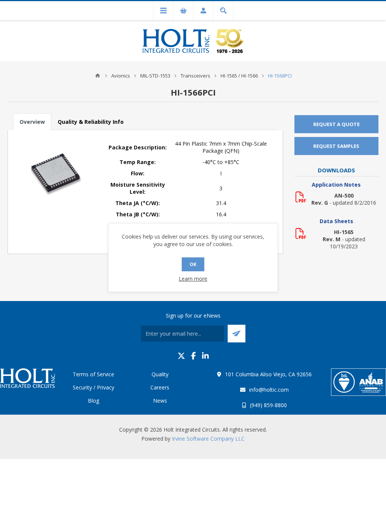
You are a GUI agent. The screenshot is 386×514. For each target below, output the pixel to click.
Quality (160, 374)
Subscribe (236, 333)
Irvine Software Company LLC (208, 438)
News (160, 400)
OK (193, 264)
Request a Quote (336, 124)
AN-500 (344, 195)
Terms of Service (93, 374)
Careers (159, 387)
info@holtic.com (269, 389)
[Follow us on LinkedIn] (205, 356)
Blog (93, 400)
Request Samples (336, 146)
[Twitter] (181, 356)
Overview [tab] (32, 121)
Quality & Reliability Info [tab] (91, 121)
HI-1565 (344, 232)
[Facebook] (193, 356)
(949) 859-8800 (268, 405)
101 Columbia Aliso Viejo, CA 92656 (268, 374)
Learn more (193, 278)
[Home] (97, 76)
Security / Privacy (93, 387)
